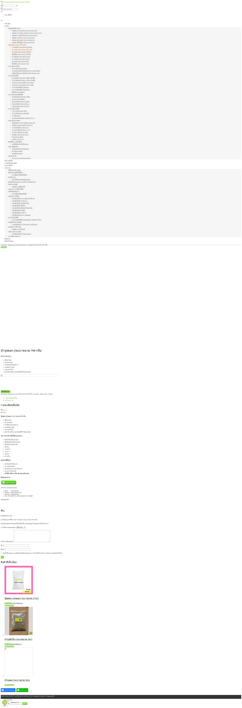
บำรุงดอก (36, 394)
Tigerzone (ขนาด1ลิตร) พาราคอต (23, 85)
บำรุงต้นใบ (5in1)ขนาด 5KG (21, 56)
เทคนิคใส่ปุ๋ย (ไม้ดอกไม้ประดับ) (22, 208)
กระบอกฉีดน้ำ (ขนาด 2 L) (20, 127)
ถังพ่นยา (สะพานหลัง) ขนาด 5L (22, 125)
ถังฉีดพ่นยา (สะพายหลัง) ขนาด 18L (23, 123)
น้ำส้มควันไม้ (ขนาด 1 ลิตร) (21, 97)
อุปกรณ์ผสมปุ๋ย (13, 146)
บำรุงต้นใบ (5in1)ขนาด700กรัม (22, 47)
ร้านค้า (7, 26)
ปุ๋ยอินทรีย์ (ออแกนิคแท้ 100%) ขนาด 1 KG (26, 73)
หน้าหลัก (7, 23)
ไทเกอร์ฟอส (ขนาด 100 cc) (21, 106)
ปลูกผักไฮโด (12, 156)
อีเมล (3, 549)
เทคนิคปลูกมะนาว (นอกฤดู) (21, 215)
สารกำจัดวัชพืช (13, 75)
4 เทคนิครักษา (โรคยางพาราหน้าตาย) (24, 224)
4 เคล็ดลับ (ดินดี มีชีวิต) (19, 175)
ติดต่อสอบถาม (5, 391)
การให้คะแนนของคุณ (8, 527)
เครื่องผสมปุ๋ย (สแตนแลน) (20, 149)
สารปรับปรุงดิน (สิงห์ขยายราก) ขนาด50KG (26, 71)
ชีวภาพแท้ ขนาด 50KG (19, 68)
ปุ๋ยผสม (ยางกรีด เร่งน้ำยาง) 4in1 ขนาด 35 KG (27, 33)
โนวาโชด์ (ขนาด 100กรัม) (20, 113)
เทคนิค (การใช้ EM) (18, 229)
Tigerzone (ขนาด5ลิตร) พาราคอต (23, 82)
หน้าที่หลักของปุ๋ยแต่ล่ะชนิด (21, 179)
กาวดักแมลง (16, 116)
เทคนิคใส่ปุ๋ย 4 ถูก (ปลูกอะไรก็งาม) (23, 198)
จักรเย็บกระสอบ (17, 151)
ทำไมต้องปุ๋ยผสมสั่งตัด (19, 194)
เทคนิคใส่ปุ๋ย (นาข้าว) (19, 212)
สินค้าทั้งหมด (9, 241)
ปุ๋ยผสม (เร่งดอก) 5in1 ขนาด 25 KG (23, 37)
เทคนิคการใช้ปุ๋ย (13, 196)
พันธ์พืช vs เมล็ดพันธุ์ (15, 142)
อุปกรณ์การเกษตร (14, 120)
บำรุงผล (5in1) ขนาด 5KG (20, 61)
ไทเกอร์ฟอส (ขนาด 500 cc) (21, 104)
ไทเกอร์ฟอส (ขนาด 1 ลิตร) (20, 101)
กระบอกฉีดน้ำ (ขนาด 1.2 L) (21, 130)
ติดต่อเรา (7, 238)
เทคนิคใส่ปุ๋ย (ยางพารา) (20, 201)
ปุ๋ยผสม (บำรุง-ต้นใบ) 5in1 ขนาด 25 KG (24, 30)
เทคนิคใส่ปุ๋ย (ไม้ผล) (18, 210)
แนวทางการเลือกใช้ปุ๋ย (15, 189)
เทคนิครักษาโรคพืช (14, 222)
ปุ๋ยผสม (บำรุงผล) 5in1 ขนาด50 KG (23, 40)
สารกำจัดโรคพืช (13, 108)
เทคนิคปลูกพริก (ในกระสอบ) (21, 234)
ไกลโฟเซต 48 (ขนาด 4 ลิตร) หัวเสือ (23, 78)
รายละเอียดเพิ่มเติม (11, 398)
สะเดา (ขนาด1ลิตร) (18, 99)
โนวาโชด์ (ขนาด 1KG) (19, 111)
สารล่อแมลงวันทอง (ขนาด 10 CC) (23, 118)
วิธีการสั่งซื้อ (9, 160)
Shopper (36, 696)
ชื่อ (2, 545)
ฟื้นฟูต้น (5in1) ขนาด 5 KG (20, 63)
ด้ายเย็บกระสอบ (17, 153)
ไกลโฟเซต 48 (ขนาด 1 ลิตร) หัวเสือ (23, 80)
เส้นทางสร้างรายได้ (14, 231)
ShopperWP (50, 696)
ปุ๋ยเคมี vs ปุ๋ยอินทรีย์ (18, 186)
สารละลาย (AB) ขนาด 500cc (21, 158)
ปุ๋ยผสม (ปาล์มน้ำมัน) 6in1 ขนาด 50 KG (25, 35)
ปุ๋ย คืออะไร (12, 177)
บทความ (7, 168)
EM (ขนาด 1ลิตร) (17, 137)
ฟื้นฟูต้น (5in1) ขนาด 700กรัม (21, 54)
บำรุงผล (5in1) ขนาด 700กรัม (21, 52)
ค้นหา (24, 703)
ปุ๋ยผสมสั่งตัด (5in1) (14, 28)
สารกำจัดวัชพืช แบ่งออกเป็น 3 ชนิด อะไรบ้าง (26, 220)
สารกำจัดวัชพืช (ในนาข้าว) (21, 89)
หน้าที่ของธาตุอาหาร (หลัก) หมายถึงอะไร (22, 182)
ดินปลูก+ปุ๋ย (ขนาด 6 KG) (20, 134)
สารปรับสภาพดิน (14, 66)
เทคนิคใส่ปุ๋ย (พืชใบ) (18, 205)
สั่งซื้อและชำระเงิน (14, 170)
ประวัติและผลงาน (14, 236)
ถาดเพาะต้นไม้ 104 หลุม (20, 132)
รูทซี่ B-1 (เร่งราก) (18, 139)
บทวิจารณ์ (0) (9, 400)
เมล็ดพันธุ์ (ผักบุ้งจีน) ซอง (20, 144)
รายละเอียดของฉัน (11, 163)
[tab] (123, 398)
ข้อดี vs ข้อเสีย (13, 184)
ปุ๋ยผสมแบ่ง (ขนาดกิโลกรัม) (17, 45)
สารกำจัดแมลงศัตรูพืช (15, 94)
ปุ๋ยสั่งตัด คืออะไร (13, 191)
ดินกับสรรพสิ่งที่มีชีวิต (15, 172)
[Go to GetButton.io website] (5, 706)
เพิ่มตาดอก (43, 394)
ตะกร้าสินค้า (9, 165)
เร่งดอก (50, 394)
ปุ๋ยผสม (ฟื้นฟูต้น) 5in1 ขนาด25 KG (23, 42)
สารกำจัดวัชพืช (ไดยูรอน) (20, 87)
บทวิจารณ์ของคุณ (7, 541)
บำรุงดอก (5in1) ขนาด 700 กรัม (22, 49)
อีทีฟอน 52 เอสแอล (18, 92)
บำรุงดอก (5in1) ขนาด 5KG (21, 59)
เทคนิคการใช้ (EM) (14, 227)
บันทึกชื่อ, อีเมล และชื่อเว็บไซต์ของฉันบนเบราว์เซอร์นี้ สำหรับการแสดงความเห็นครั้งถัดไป (32, 553)
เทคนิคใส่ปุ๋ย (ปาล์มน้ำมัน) (20, 203)
